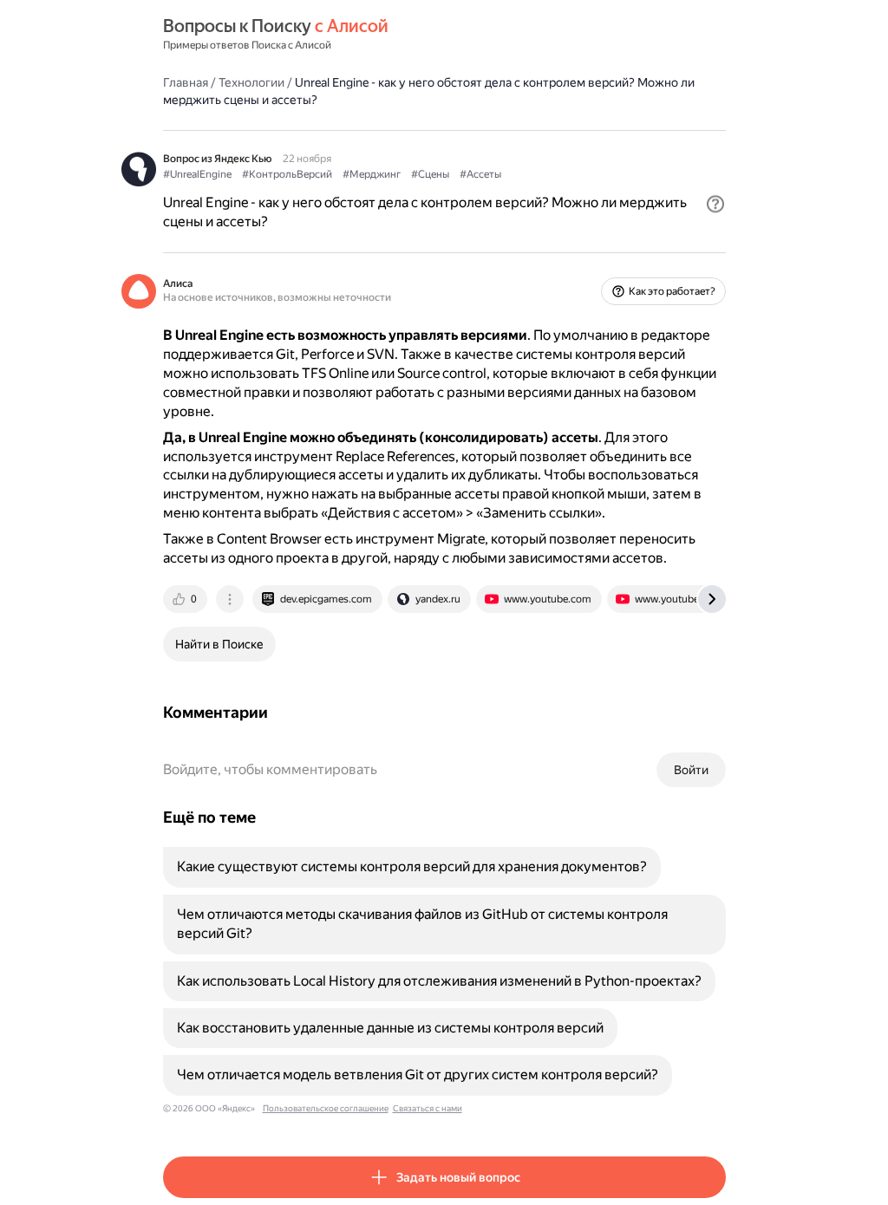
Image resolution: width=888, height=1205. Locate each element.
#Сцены (430, 174)
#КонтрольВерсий (287, 174)
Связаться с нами (427, 1108)
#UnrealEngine (197, 174)
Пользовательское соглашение (325, 1108)
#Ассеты (480, 174)
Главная (185, 82)
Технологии (251, 82)
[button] (715, 203)
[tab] (186, 599)
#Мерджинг (372, 174)
